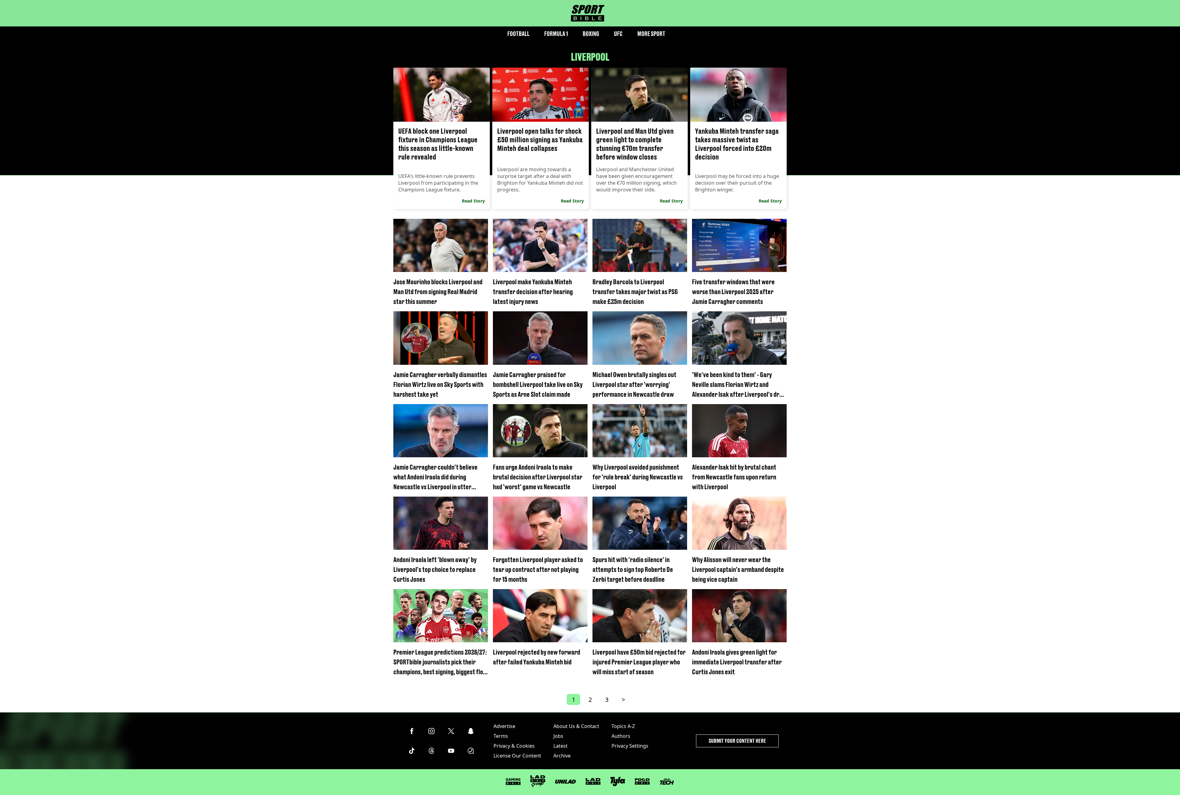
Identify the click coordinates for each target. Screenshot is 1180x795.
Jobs (558, 736)
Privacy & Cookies (514, 745)
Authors (621, 736)
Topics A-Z (623, 726)
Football (518, 33)
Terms (501, 736)
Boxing (591, 33)
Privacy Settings (630, 745)
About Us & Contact (576, 726)
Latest (560, 745)
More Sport (651, 33)
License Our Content (517, 755)
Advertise (504, 726)
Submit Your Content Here (737, 741)
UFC (618, 33)
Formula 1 (556, 33)
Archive (562, 755)
